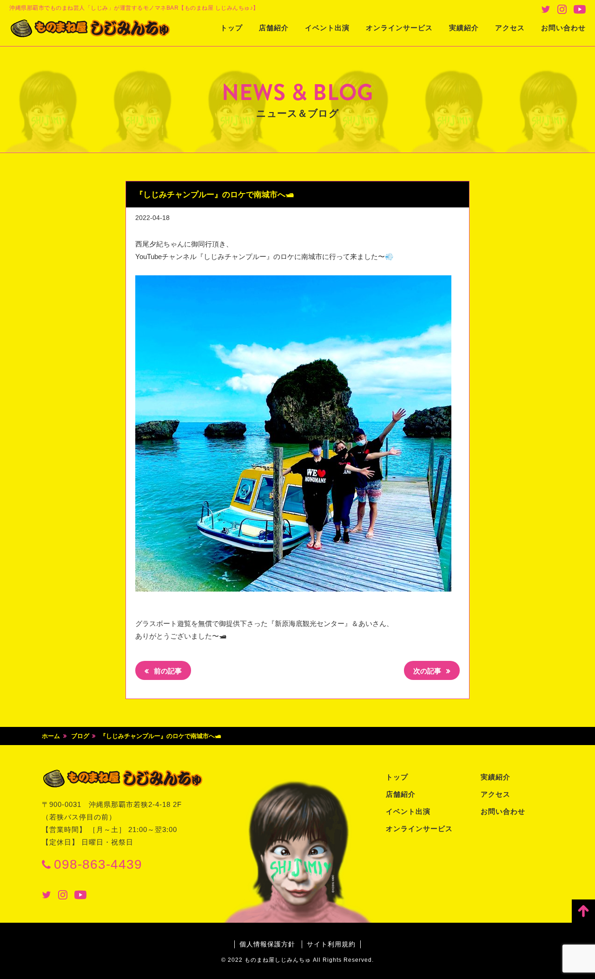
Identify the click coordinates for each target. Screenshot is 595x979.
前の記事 (167, 671)
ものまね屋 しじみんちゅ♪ (90, 28)
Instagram (562, 9)
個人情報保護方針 (267, 944)
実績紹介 (464, 28)
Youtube (580, 9)
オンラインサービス (399, 28)
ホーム (51, 736)
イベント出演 (327, 28)
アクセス (510, 28)
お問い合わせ (563, 28)
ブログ (80, 736)
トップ (231, 28)
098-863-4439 (98, 864)
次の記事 (428, 671)
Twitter (545, 9)
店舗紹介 (274, 28)
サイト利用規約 (331, 944)
